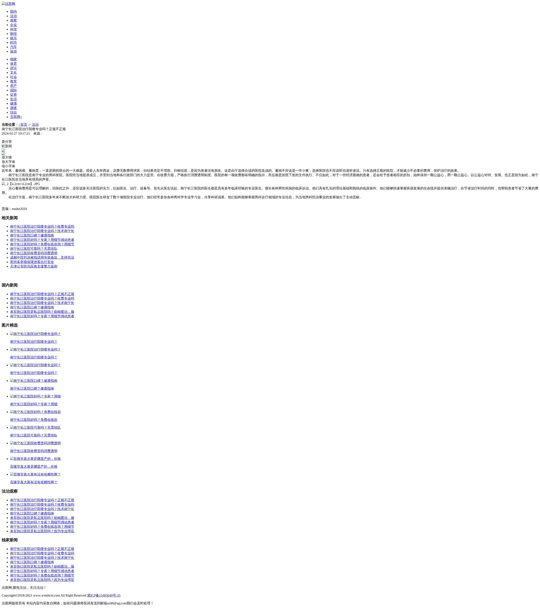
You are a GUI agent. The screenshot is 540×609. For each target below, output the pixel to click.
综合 (13, 112)
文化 (13, 72)
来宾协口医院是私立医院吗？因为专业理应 (42, 531)
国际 (13, 90)
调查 (13, 108)
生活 (13, 99)
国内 (13, 11)
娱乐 (13, 38)
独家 (13, 59)
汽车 (13, 47)
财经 (13, 33)
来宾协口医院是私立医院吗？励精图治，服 (42, 311)
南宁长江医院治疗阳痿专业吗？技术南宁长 (42, 231)
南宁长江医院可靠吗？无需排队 (33, 248)
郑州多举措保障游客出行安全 (32, 262)
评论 (13, 68)
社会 (13, 77)
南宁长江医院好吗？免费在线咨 (33, 419)
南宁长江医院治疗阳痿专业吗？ (33, 341)
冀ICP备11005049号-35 (103, 595)
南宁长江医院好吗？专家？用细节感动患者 (42, 240)
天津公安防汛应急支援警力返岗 (33, 266)
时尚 (13, 42)
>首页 (23, 124)
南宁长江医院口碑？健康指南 (32, 235)
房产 (13, 86)
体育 (13, 63)
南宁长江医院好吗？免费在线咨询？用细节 (42, 244)
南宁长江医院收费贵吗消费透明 (33, 253)
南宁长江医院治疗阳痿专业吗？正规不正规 (42, 294)
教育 (13, 81)
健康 (13, 103)
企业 (13, 25)
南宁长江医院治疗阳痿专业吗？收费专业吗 (42, 226)
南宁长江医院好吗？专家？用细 (33, 404)
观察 (13, 20)
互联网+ (16, 117)
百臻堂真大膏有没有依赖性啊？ (33, 482)
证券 (13, 94)
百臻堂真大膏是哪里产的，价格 (33, 466)
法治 (13, 16)
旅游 (13, 51)
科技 (13, 29)
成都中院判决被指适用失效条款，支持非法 (42, 257)
